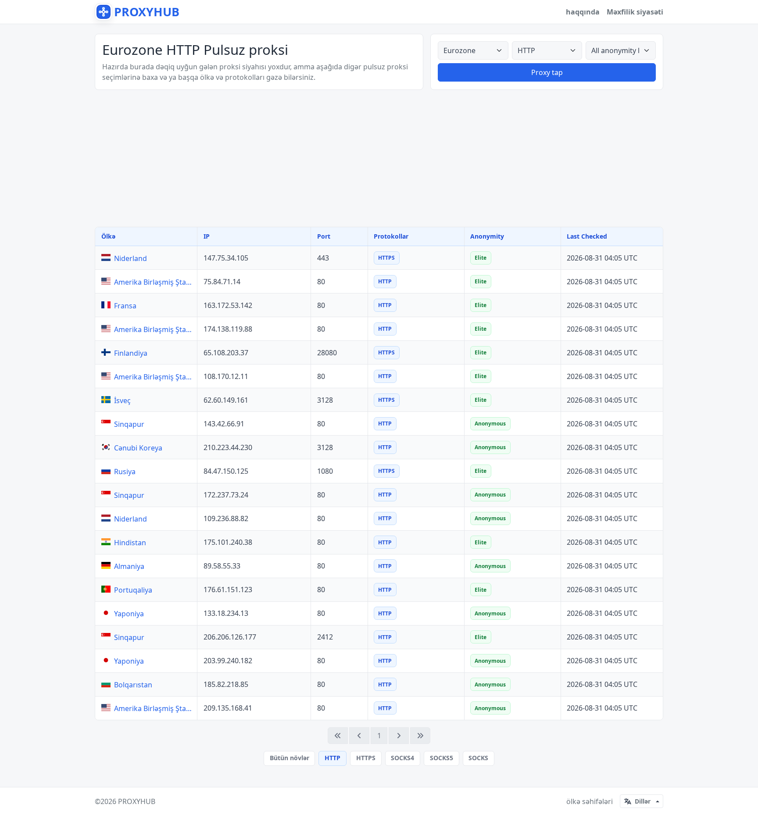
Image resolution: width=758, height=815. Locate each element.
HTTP (332, 758)
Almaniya (129, 566)
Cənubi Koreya (138, 448)
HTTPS (365, 758)
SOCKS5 (441, 758)
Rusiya (125, 471)
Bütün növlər (289, 758)
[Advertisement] (379, 158)
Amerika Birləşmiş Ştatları (153, 282)
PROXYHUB (136, 801)
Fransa (125, 306)
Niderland (130, 258)
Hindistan (130, 542)
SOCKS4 (402, 758)
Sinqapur (129, 424)
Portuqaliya (133, 590)
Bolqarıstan (133, 685)
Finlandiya (130, 353)
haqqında (583, 12)
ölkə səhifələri (589, 801)
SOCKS (478, 758)
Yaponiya (129, 613)
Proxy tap (547, 72)
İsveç (122, 400)
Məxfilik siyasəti (635, 12)
